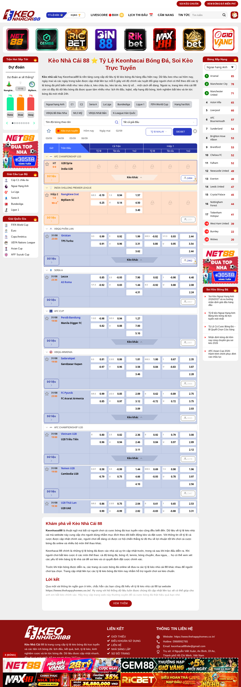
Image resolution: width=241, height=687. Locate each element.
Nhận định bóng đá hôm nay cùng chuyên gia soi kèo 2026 (220, 340)
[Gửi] (224, 15)
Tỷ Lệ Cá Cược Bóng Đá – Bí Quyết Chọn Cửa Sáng (222, 328)
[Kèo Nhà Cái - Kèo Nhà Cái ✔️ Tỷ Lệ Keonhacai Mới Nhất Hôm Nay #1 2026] (21, 15)
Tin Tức (184, 15)
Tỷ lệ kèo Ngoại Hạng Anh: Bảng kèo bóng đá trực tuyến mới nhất (222, 316)
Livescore (99, 15)
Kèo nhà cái (49, 76)
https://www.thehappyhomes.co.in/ (194, 636)
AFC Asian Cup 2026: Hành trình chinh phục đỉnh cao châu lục (222, 354)
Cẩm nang (166, 15)
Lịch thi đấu (138, 15)
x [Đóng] (10, 655)
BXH (115, 15)
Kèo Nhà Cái (32, 644)
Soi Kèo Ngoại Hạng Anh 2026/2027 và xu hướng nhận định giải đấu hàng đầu (221, 301)
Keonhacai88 (54, 530)
